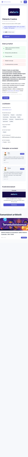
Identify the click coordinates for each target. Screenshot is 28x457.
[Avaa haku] (21, 2)
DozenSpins (10, 90)
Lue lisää (6, 97)
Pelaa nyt (6, 36)
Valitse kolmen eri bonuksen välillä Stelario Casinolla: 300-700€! (14, 233)
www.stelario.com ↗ (7, 109)
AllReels (17, 90)
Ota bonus (14, 205)
